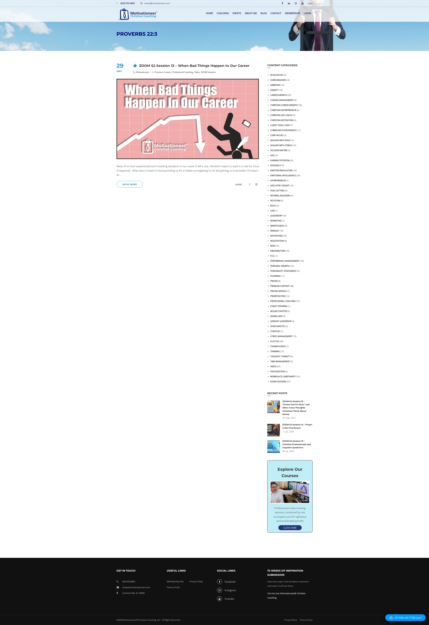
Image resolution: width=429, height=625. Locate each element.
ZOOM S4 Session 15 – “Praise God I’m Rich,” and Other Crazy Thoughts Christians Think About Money (296, 407)
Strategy (275, 331)
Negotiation (277, 240)
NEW (272, 245)
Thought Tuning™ (280, 356)
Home (209, 13)
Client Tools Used (280, 125)
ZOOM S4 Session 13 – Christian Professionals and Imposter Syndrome (296, 444)
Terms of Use (173, 587)
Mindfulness (277, 225)
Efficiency (275, 165)
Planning (275, 276)
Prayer (274, 281)
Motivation (276, 235)
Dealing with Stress (281, 145)
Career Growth (278, 95)
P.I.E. (272, 255)
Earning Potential (280, 160)
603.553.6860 (128, 581)
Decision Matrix (278, 150)
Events (237, 13)
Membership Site (175, 581)
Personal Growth (280, 266)
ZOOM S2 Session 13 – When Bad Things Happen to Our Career (194, 66)
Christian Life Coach (281, 115)
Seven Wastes (277, 326)
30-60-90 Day (276, 75)
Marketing (276, 220)
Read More (129, 184)
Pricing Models (278, 291)
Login (310, 3)
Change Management (282, 100)
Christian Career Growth (284, 105)
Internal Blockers (280, 195)
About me (251, 13)
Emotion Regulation (281, 170)
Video (197, 72)
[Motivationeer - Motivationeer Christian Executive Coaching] (137, 15)
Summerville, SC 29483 (133, 593)
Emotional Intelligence (283, 175)
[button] (405, 617)
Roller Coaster (278, 311)
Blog (264, 13)
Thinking (275, 351)
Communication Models (283, 130)
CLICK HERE (290, 527)
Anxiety (274, 90)
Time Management (280, 361)
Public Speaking (278, 306)
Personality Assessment (283, 271)
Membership (292, 13)
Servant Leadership (280, 321)
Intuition (275, 200)
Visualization (277, 371)
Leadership (276, 215)
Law (272, 210)
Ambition (275, 85)
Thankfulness (278, 346)
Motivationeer (142, 72)
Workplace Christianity (283, 376)
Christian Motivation (281, 120)
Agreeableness (278, 80)
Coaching (223, 13)
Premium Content (163, 72)
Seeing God (276, 316)
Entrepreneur (277, 180)
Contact (275, 13)
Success (274, 341)
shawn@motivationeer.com (157, 3)
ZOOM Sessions (208, 72)
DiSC (272, 155)
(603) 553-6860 (127, 3)
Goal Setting (277, 190)
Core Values (276, 135)
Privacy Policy (196, 581)
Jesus (273, 205)
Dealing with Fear (280, 140)
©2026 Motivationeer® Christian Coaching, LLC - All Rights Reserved (148, 619)
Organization (277, 250)
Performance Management (285, 260)
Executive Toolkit (279, 185)
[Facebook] (249, 184)
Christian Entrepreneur (283, 110)
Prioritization (277, 296)
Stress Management (281, 336)
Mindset (274, 230)
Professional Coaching (182, 72)
